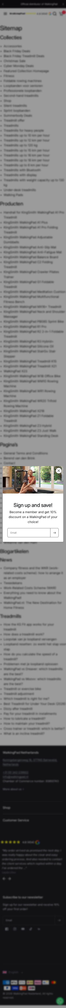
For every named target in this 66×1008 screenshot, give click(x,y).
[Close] (58, 470)
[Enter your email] (54, 532)
